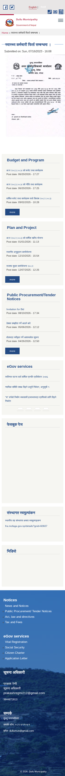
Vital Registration (16, 642)
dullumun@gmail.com (21, 730)
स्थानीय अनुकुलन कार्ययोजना (18, 252)
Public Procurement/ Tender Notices (28, 611)
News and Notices (17, 606)
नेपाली (43, 7)
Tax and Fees (13, 622)
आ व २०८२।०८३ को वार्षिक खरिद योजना (24, 238)
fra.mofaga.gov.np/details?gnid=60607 (26, 526)
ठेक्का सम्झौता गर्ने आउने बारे (18, 323)
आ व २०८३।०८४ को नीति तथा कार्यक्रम (24, 184)
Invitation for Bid (15, 309)
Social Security (15, 647)
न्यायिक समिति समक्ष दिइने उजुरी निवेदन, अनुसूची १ (27, 387)
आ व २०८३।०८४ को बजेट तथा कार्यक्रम (24, 170)
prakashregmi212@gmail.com (24, 693)
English (33, 7)
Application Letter (16, 658)
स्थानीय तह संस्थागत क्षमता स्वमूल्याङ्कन (23, 520)
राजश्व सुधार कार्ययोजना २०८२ (19, 266)
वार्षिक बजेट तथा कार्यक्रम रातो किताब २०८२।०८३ (28, 198)
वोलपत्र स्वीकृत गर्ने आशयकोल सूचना (22, 337)
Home (5, 32)
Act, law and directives (19, 616)
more (12, 212)
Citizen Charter (15, 652)
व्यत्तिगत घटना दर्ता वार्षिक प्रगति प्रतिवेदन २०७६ (26, 376)
